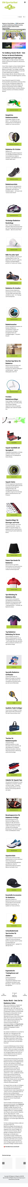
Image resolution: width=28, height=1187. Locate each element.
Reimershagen (5, 74)
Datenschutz (12, 1179)
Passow (4, 77)
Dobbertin (20, 74)
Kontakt (17, 1179)
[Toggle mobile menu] (25, 2)
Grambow (9, 89)
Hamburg (17, 1014)
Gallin (14, 75)
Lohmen (24, 75)
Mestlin (11, 74)
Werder (15, 74)
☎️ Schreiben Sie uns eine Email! (11, 1146)
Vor (24, 16)
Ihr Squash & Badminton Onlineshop (14, 995)
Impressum (22, 1177)
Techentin (8, 75)
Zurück (20, 16)
